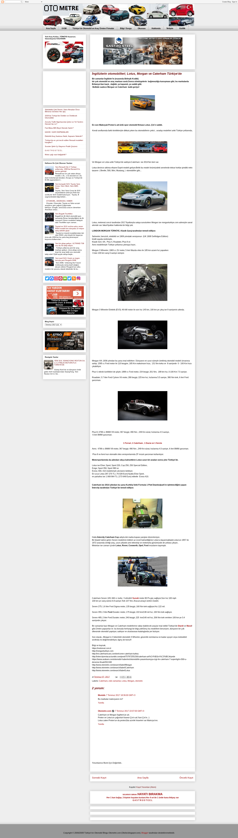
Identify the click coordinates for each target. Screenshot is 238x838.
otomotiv (139, 681)
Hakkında (156, 28)
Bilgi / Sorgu (126, 28)
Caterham (103, 681)
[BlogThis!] (123, 677)
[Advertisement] (64, 87)
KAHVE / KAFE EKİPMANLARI (57, 132)
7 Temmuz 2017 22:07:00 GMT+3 (129, 711)
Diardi (180, 626)
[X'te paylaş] (125, 677)
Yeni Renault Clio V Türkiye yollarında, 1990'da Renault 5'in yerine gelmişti (67, 169)
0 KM (64, 28)
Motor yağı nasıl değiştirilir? (55, 155)
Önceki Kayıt (186, 777)
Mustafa (101, 695)
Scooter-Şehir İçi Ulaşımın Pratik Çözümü (61, 146)
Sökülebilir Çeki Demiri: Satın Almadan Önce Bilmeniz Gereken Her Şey (62, 111)
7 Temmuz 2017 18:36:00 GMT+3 (120, 695)
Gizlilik (182, 28)
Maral (189, 626)
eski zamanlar (115, 681)
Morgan (131, 681)
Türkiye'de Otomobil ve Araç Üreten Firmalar (93, 28)
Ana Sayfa (51, 28)
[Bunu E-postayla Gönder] (121, 677)
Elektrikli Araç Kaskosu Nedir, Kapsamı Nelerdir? (64, 136)
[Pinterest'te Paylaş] (130, 677)
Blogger (144, 833)
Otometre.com (104, 711)
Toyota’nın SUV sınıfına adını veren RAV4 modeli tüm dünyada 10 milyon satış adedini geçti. (69, 228)
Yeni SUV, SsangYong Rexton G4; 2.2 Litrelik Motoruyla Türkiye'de (69, 363)
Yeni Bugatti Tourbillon (64, 214)
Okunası (142, 28)
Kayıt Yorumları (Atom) (146, 787)
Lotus (124, 681)
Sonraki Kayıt (99, 777)
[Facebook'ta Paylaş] (128, 677)
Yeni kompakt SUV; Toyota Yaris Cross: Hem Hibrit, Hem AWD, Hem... (67, 186)
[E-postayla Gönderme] (116, 677)
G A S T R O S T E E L (53, 150)
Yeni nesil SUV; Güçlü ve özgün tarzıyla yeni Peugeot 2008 (67, 259)
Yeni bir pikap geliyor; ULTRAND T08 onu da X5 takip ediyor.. (69, 244)
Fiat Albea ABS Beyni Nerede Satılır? (59, 128)
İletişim (170, 28)
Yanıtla (101, 703)
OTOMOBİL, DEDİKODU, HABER (59, 201)
